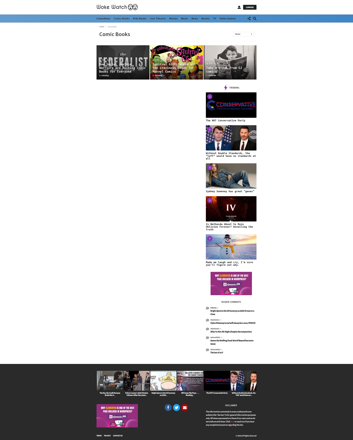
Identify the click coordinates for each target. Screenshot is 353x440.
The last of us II (216, 352)
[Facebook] (168, 407)
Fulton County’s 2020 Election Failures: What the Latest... (136, 394)
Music (184, 18)
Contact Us (118, 436)
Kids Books (140, 18)
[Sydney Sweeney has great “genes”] (231, 176)
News (195, 18)
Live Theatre (158, 18)
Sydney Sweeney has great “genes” (230, 191)
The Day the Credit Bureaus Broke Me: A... (110, 394)
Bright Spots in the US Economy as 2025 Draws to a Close (232, 313)
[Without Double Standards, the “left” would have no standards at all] (231, 137)
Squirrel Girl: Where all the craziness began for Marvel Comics (174, 68)
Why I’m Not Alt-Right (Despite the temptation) (231, 331)
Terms (99, 436)
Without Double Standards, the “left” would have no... (244, 394)
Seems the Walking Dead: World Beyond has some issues (231, 342)
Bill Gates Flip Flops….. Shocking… (190, 394)
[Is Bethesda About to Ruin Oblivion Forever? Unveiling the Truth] (231, 208)
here (232, 421)
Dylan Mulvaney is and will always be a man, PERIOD (233, 323)
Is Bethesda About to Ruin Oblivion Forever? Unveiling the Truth (229, 227)
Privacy (107, 436)
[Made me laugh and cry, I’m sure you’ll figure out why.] (231, 247)
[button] (239, 7)
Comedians (103, 18)
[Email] (184, 407)
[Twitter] (176, 407)
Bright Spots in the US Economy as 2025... (163, 394)
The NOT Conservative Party (225, 120)
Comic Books (122, 18)
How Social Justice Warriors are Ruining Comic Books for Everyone (122, 68)
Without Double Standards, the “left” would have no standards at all (231, 156)
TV (214, 18)
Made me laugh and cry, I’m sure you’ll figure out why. (229, 263)
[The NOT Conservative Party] (231, 105)
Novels (205, 18)
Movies (173, 18)
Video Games (228, 18)
